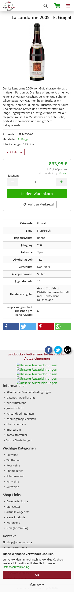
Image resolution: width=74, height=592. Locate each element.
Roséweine (13, 465)
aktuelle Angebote (17, 512)
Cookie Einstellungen (19, 440)
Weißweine (13, 460)
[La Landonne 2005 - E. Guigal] (37, 52)
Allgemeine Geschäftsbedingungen (28, 392)
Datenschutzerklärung (16, 567)
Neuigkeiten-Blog (17, 528)
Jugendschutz (15, 408)
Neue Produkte (15, 517)
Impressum (13, 429)
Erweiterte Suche (17, 501)
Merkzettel (13, 506)
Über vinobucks (16, 424)
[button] (11, 326)
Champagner (14, 471)
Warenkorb (13, 522)
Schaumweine (15, 476)
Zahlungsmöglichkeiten (21, 419)
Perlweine (12, 481)
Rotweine (12, 455)
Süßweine (12, 487)
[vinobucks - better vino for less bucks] (7, 5)
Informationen (37, 584)
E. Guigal (23, 139)
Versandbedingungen (20, 413)
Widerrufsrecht (16, 403)
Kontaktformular (16, 435)
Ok (37, 575)
